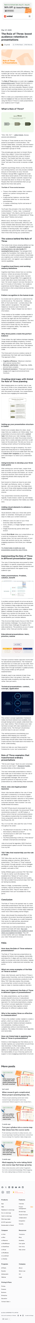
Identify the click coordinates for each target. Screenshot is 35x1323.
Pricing (3, 1286)
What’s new (22, 1271)
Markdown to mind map (7, 1209)
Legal (20, 1277)
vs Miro (3, 1237)
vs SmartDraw (5, 1246)
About (20, 1268)
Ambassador (4, 1274)
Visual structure (23, 1214)
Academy (21, 1240)
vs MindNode (5, 1252)
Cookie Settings (29, 1315)
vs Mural (3, 1249)
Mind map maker (5, 1219)
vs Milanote (4, 1240)
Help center (22, 1249)
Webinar (3, 1277)
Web (2, 1206)
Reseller (3, 1271)
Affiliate (3, 1268)
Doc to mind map (6, 1213)
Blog (20, 1237)
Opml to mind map (6, 1216)
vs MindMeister (5, 1243)
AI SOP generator (6, 1222)
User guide (22, 1243)
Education (4, 1298)
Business (3, 1292)
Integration (22, 1220)
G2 (20, 1274)
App (2, 1203)
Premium (3, 1289)
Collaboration (23, 1217)
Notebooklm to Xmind (7, 1225)
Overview (21, 1203)
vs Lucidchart (5, 1255)
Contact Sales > (5, 1301)
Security (21, 1223)
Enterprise (4, 1295)
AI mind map (22, 1211)
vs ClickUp (4, 1258)
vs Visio (3, 1234)
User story (22, 1246)
